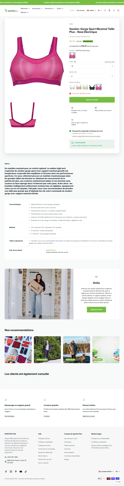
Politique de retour (44, 445)
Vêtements (24, 8)
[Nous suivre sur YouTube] (20, 471)
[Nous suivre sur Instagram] (11, 471)
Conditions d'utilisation (99, 442)
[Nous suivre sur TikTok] (25, 471)
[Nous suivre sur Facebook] (6, 471)
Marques (23, 12)
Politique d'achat (43, 438)
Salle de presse (69, 445)
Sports (59, 8)
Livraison (47, 416)
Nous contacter (43, 463)
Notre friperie (42, 456)
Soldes (72, 10)
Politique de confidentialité (100, 438)
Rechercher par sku (45, 459)
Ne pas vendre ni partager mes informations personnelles (101, 447)
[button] (92, 46)
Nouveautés (81, 10)
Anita (71, 24)
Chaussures (49, 8)
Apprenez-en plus (89, 416)
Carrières (67, 449)
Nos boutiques (9, 416)
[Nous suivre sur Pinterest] (16, 471)
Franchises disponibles (72, 456)
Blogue (66, 459)
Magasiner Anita (96, 309)
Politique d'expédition (45, 442)
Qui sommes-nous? (70, 438)
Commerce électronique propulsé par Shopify (31, 478)
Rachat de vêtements (45, 452)
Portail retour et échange (46, 449)
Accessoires (36, 8)
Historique (67, 442)
